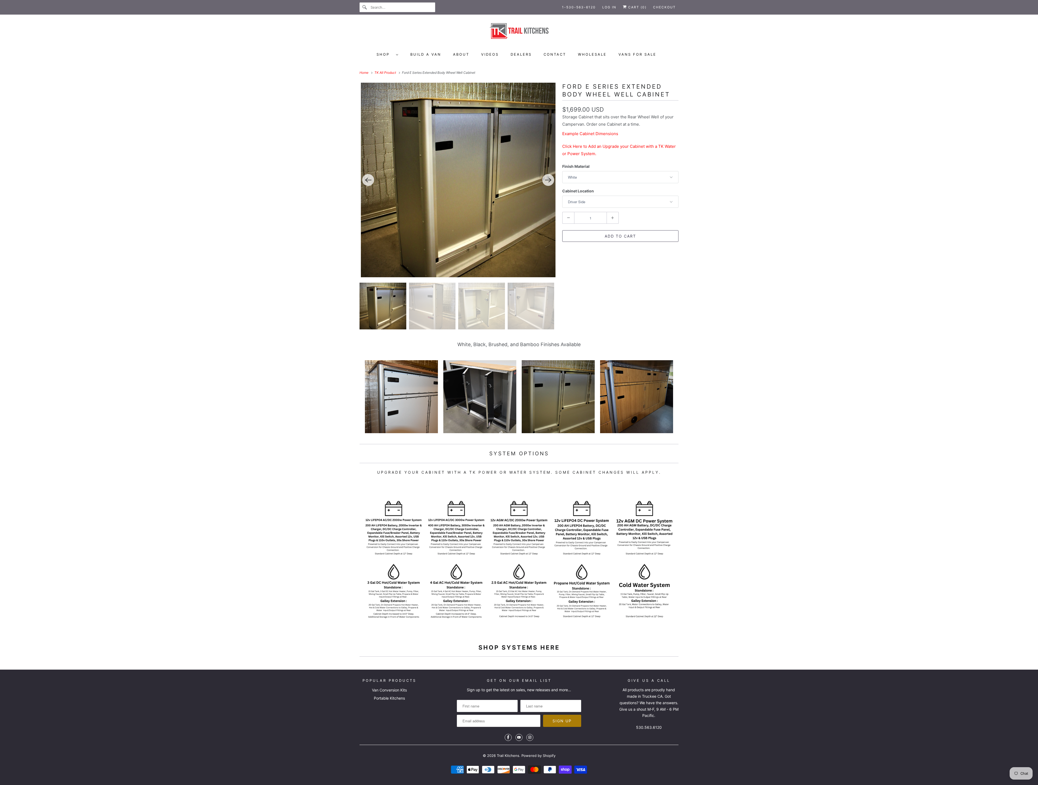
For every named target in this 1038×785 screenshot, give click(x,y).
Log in (609, 7)
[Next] (548, 180)
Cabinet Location (578, 191)
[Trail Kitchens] (519, 33)
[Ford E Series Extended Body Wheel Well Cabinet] (458, 180)
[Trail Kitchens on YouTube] (519, 737)
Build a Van (425, 54)
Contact (555, 54)
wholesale (592, 54)
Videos (490, 54)
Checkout (664, 7)
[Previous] (368, 180)
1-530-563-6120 (579, 7)
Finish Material (576, 166)
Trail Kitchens (508, 755)
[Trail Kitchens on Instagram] (529, 737)
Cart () (637, 7)
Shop (385, 54)
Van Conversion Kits (389, 690)
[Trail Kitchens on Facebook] (508, 737)
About (461, 54)
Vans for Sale (637, 54)
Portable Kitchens (389, 698)
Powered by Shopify (538, 755)
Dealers (521, 54)
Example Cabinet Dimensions (590, 133)
